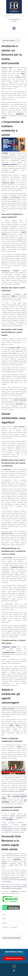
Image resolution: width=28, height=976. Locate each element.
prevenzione (16, 859)
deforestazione (5, 156)
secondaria (4, 863)
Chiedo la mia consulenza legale (11, 938)
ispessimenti (19, 817)
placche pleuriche (21, 815)
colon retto (7, 830)
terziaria (11, 865)
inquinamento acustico (9, 646)
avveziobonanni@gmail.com (14, 19)
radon (17, 725)
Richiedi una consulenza (14, 958)
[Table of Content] (18, 41)
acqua (24, 276)
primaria (3, 861)
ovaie (17, 828)
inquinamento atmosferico (9, 164)
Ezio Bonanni (9, 853)
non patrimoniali (7, 881)
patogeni (19, 239)
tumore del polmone (6, 828)
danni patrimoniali (22, 879)
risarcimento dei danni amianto (9, 877)
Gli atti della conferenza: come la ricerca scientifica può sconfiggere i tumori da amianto (14, 886)
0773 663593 (14, 20)
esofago (24, 828)
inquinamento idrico (9, 652)
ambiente (5, 153)
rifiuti (14, 710)
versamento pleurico (7, 817)
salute (13, 296)
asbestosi (12, 815)
